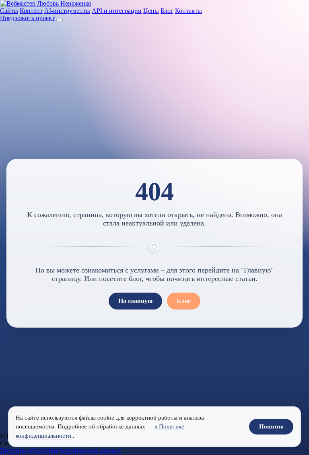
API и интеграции (117, 10)
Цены (151, 10)
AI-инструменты (67, 10)
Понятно (271, 426)
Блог (167, 10)
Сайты (9, 10)
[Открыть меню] (59, 20)
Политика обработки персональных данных (60, 450)
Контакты (188, 10)
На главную (135, 300)
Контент (31, 10)
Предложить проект (27, 17)
